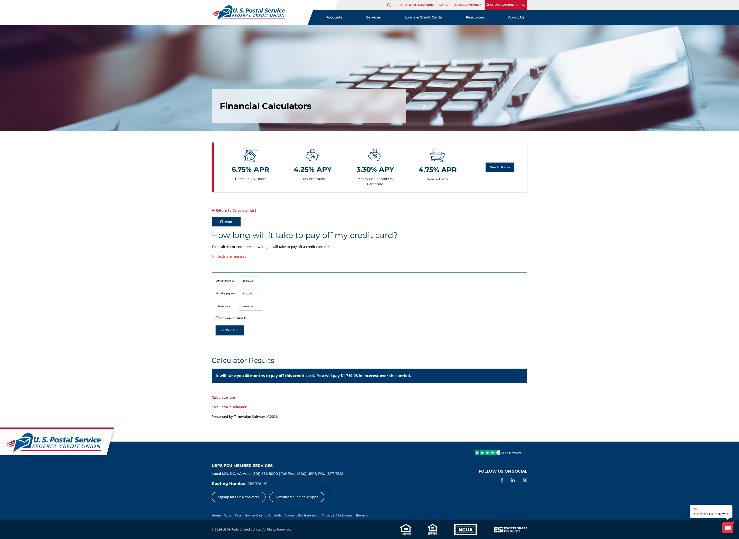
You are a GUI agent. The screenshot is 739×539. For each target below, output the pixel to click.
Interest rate (223, 306)
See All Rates (500, 167)
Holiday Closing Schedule (263, 515)
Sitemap (361, 515)
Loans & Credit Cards (423, 17)
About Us (516, 17)
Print (228, 222)
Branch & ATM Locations (415, 4)
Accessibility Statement (301, 515)
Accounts (334, 17)
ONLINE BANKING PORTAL (507, 4)
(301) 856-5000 (265, 474)
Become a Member (467, 4)
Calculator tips (224, 397)
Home (216, 515)
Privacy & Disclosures (337, 515)
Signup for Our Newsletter (238, 497)
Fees (238, 515)
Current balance (225, 280)
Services (373, 17)
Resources (475, 17)
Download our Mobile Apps (297, 497)
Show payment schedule (232, 318)
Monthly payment (226, 293)
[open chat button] (727, 527)
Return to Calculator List (235, 210)
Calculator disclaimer (229, 407)
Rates (443, 4)
